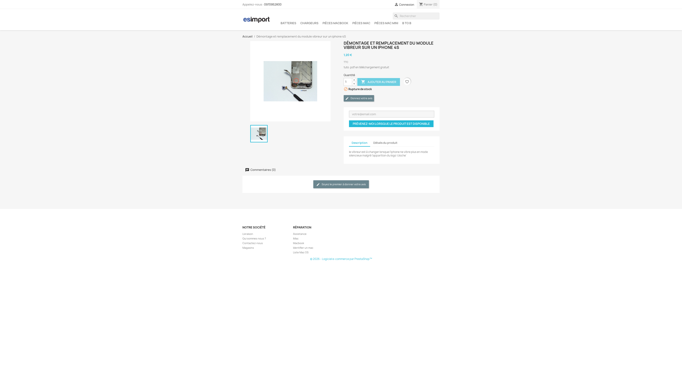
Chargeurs (309, 23)
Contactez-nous (252, 243)
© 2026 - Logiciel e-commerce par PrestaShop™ (341, 259)
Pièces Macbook (335, 23)
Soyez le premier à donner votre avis (343, 184)
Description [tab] (359, 143)
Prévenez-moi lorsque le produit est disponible (391, 124)
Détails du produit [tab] (385, 143)
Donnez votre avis (361, 98)
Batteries (288, 23)
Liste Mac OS (300, 252)
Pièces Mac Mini (386, 23)
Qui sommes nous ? (254, 238)
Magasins (248, 247)
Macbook (298, 243)
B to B (406, 23)
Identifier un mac (303, 247)
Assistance (300, 234)
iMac (296, 238)
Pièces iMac (361, 23)
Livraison (247, 234)
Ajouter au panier (378, 82)
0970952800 (273, 4)
